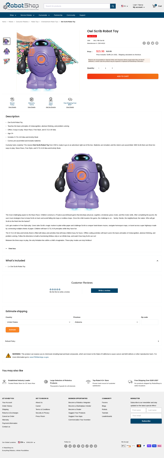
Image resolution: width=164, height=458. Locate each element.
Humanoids (43, 15)
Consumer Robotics (22, 22)
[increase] (112, 68)
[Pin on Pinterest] (148, 43)
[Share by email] (156, 43)
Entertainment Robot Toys (49, 22)
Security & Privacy (42, 413)
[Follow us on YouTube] (82, 446)
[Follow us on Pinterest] (78, 446)
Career (38, 406)
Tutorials (105, 413)
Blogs (104, 406)
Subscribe (146, 421)
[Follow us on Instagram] (74, 446)
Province (76, 317)
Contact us (6, 427)
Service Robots (26, 15)
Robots (11, 22)
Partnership (58, 15)
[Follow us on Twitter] (70, 446)
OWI (88, 40)
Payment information (9, 423)
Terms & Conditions (43, 409)
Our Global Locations (9, 442)
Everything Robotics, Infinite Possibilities (15, 450)
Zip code (144, 317)
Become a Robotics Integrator (79, 402)
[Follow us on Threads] (95, 446)
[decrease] (98, 68)
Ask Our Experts (51, 107)
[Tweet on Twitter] (152, 43)
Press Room (40, 416)
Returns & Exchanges (10, 413)
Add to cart (123, 76)
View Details (12, 107)
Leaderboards (107, 416)
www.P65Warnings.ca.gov (39, 357)
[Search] (113, 6)
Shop (12, 15)
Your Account (7, 402)
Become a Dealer (75, 409)
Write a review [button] (104, 290)
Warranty (5, 420)
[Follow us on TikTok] (87, 446)
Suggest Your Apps (75, 416)
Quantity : (91, 68)
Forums (105, 402)
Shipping (5, 409)
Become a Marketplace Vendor (80, 406)
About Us (39, 402)
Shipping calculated (125, 55)
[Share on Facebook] (144, 43)
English (30, 442)
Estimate (12, 330)
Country (9, 317)
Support (82, 15)
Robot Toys (35, 22)
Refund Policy (10, 341)
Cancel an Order (8, 416)
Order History (7, 406)
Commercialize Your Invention (79, 420)
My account (138, 7)
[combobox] (77, 6)
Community (71, 15)
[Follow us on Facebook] (65, 446)
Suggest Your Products (77, 413)
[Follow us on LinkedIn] (91, 446)
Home (4, 22)
